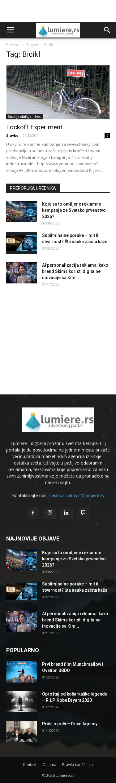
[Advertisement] (58, 11)
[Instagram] (50, 513)
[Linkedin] (66, 513)
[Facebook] (33, 513)
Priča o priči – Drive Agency (69, 723)
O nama (49, 764)
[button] (107, 30)
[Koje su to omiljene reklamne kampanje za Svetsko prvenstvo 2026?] (21, 211)
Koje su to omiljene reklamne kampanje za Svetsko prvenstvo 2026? (74, 210)
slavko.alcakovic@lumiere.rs (76, 495)
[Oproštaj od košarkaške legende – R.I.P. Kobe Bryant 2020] (21, 701)
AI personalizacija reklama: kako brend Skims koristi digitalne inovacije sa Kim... (75, 271)
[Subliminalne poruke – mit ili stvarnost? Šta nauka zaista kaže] (21, 243)
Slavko (12, 135)
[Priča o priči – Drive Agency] (21, 731)
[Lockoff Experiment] (58, 92)
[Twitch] (83, 513)
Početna (13, 44)
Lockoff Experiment (34, 127)
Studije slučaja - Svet (24, 116)
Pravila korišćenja (77, 764)
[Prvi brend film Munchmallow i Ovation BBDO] (21, 672)
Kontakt (30, 764)
